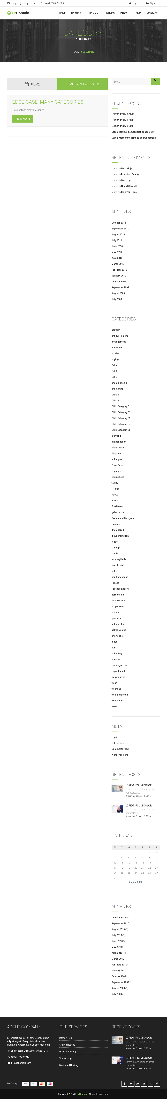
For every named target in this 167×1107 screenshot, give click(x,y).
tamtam (116, 659)
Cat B (114, 371)
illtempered (118, 530)
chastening (117, 388)
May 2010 (117, 252)
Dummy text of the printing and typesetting (134, 137)
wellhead (116, 689)
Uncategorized (120, 665)
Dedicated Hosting (68, 1065)
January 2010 (119, 275)
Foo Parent (117, 506)
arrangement (119, 341)
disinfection (118, 447)
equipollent (118, 477)
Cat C (114, 377)
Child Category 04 (121, 424)
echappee (117, 459)
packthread (118, 565)
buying (115, 359)
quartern (116, 618)
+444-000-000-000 (54, 3)
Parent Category (120, 588)
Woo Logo (126, 180)
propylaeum (118, 606)
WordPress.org (120, 755)
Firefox (115, 488)
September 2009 (120, 287)
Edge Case (117, 465)
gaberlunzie (118, 512)
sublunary (117, 653)
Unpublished (118, 671)
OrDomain (82, 1094)
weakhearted (118, 677)
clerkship (116, 436)
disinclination (119, 441)
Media (115, 553)
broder (115, 353)
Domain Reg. (65, 1038)
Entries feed (118, 743)
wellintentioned (120, 694)
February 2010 (119, 269)
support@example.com (23, 3)
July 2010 (117, 240)
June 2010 (117, 246)
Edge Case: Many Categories (47, 102)
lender (115, 541)
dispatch (116, 453)
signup (153, 3)
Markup (116, 547)
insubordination (120, 536)
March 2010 (118, 264)
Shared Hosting (67, 1044)
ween (114, 683)
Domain (94, 13)
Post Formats (119, 600)
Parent (115, 583)
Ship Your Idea (129, 192)
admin (131, 796)
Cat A (114, 365)
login (135, 3)
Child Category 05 (121, 430)
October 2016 (119, 222)
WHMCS (110, 13)
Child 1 (115, 394)
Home (62, 13)
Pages (124, 13)
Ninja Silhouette (129, 186)
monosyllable (119, 559)
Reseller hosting (67, 1051)
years (115, 706)
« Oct (114, 887)
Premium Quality (130, 174)
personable (118, 594)
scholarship (118, 624)
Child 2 (115, 400)
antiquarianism (120, 336)
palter (115, 571)
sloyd (115, 641)
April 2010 (117, 258)
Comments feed (120, 749)
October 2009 (119, 281)
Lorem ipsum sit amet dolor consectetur (133, 132)
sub (113, 647)
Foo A (115, 494)
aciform (116, 330)
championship (119, 383)
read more (22, 118)
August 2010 (118, 234)
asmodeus (117, 347)
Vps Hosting (65, 1058)
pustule (115, 612)
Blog (139, 13)
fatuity (115, 483)
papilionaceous (120, 577)
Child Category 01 (121, 406)
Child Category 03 (121, 418)
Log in (115, 737)
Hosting (76, 13)
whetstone (117, 700)
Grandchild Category (123, 518)
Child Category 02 (121, 412)
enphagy (116, 471)
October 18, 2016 (143, 796)
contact (152, 13)
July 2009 (117, 299)
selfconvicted (119, 630)
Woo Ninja (126, 168)
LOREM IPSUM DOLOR (123, 114)
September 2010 (120, 228)
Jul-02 (35, 84)
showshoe (117, 636)
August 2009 (118, 293)
